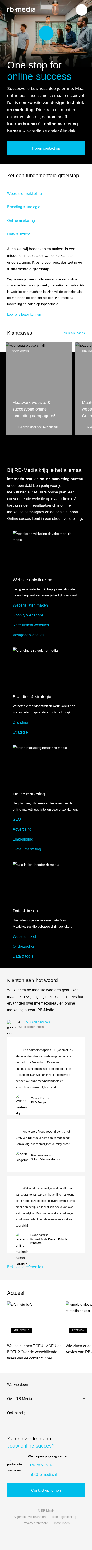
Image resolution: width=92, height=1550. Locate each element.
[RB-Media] (21, 9)
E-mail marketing (27, 849)
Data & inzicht (26, 911)
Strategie (20, 732)
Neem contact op (46, 148)
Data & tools (23, 956)
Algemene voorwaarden (30, 1517)
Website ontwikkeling (24, 193)
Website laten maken (30, 605)
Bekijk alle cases (73, 333)
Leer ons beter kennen (24, 314)
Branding (20, 722)
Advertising (22, 829)
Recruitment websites (31, 625)
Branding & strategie (23, 207)
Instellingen (62, 1523)
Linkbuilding (23, 839)
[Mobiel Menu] (81, 10)
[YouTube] (12, 1535)
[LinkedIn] (34, 1535)
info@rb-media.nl (43, 1475)
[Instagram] (57, 1535)
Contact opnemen (46, 1490)
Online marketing (21, 220)
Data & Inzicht (18, 234)
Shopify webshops (28, 615)
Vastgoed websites (28, 635)
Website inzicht (25, 936)
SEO (17, 819)
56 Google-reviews (38, 1022)
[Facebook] (80, 1535)
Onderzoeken (24, 946)
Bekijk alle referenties (25, 1267)
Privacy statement (35, 1523)
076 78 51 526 (40, 1465)
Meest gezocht (62, 1517)
